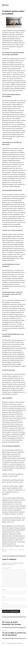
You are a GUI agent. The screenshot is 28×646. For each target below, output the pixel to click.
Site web (4, 603)
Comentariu (6, 568)
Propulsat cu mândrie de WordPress (15, 643)
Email (4, 596)
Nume (4, 589)
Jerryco (5, 5)
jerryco (5, 549)
